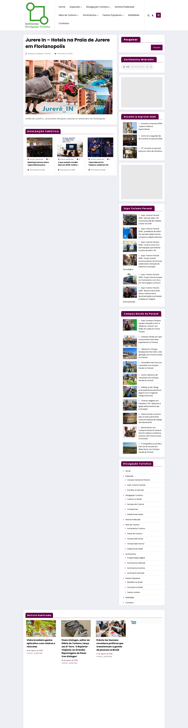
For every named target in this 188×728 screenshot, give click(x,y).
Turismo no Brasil (134, 499)
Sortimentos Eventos (136, 568)
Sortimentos (89, 15)
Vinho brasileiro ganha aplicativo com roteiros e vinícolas (40, 643)
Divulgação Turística (97, 6)
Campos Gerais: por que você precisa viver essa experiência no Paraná (150, 340)
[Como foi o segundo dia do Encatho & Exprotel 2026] (130, 140)
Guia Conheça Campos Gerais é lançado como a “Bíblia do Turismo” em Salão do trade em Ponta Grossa (149, 326)
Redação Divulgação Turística (39, 53)
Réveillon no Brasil (134, 582)
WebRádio (133, 15)
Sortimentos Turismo (136, 528)
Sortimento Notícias (135, 573)
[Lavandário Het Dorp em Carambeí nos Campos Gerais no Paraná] (130, 367)
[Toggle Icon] (158, 15)
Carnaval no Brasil (135, 587)
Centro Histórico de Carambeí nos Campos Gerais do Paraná (148, 378)
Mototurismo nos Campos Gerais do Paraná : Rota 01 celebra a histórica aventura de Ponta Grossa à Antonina (150, 433)
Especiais (75, 6)
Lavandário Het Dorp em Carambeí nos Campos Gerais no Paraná (150, 365)
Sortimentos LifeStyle (136, 563)
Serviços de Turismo (135, 504)
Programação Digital (136, 558)
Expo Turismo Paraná (136, 485)
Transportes (132, 509)
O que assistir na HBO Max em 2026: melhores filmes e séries (69, 163)
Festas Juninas (133, 592)
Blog (28, 623)
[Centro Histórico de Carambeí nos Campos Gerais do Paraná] (130, 379)
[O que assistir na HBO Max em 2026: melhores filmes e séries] (70, 147)
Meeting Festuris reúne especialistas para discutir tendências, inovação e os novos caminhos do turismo (38, 163)
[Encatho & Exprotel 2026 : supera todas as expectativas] (130, 128)
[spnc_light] (153, 15)
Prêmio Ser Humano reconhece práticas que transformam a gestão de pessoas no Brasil (109, 645)
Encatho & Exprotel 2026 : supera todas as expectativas (150, 126)
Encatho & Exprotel (135, 490)
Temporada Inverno (135, 543)
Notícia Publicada (124, 6)
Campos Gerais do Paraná (138, 480)
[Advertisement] (142, 92)
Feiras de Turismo (134, 533)
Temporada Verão (135, 538)
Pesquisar (156, 47)
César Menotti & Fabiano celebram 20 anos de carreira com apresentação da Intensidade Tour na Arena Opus (98, 163)
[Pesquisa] (148, 15)
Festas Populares (112, 15)
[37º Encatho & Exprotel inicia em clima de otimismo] (130, 152)
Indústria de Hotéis (135, 514)
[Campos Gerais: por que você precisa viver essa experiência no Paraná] (130, 341)
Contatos (64, 23)
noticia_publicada (36, 159)
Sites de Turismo (68, 15)
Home (62, 6)
